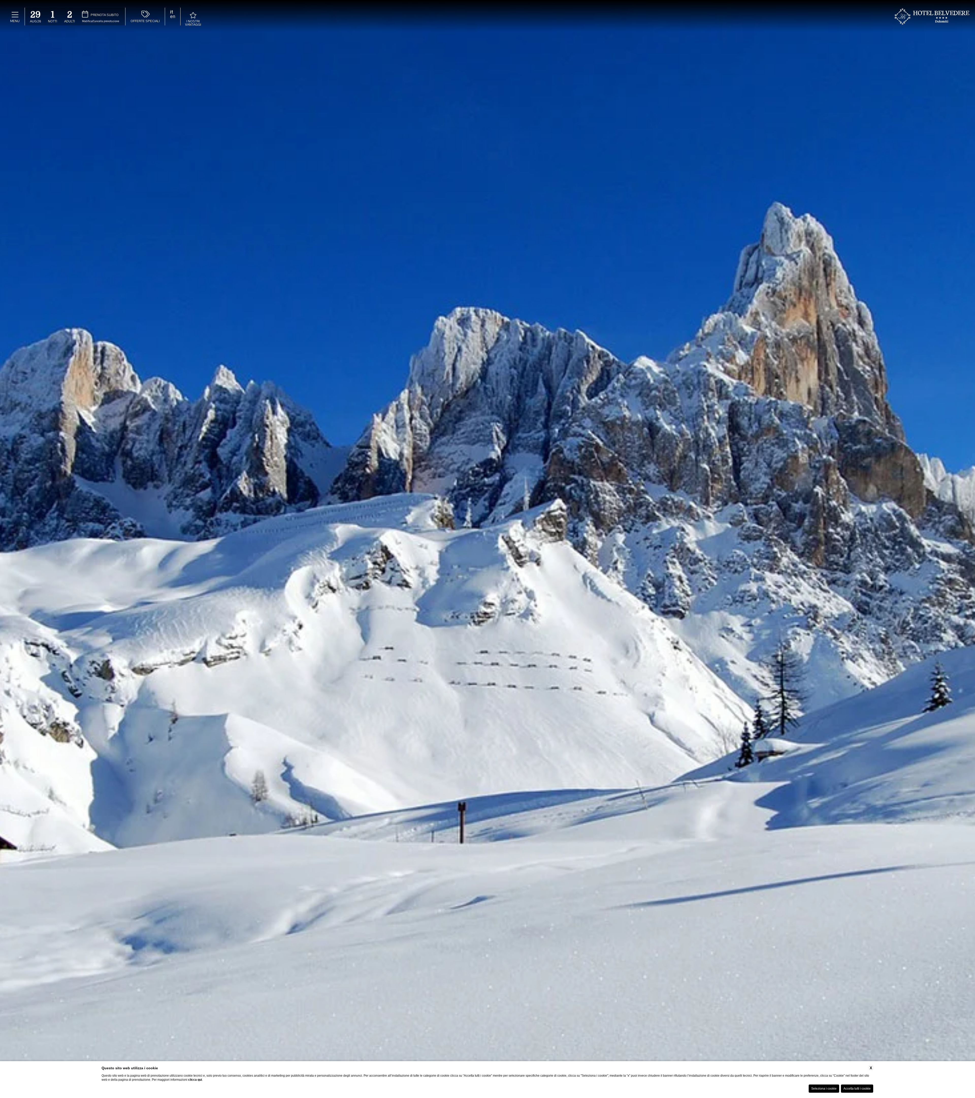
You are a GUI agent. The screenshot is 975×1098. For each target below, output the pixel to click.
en (172, 16)
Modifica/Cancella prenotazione (100, 21)
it (171, 12)
